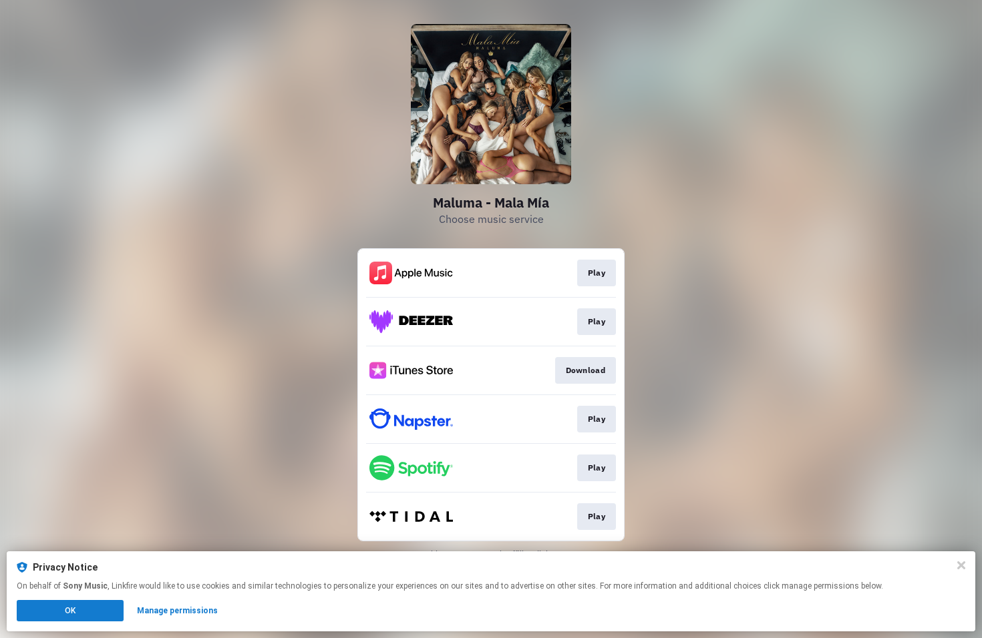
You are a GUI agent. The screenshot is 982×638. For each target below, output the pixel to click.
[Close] (961, 565)
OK (70, 610)
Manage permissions (177, 610)
